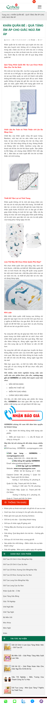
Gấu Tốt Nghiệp (9, 601)
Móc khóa (7, 623)
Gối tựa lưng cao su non (13, 586)
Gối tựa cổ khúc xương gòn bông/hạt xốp (20, 570)
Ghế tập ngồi (8, 612)
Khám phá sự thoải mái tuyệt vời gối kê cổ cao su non (24, 508)
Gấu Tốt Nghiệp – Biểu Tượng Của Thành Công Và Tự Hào (28, 678)
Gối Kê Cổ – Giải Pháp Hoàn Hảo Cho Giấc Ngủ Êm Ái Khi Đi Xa (28, 667)
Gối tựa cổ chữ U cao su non (15, 564)
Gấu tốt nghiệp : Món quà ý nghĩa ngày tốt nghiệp (23, 549)
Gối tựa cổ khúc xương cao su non (17, 575)
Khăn (5, 633)
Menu (40, 7)
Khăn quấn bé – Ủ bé (11, 591)
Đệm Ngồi (7, 628)
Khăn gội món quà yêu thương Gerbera (19, 516)
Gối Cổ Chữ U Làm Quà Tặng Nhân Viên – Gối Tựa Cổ (28, 646)
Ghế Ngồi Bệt (8, 607)
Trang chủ (6, 15)
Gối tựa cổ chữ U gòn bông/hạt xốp (17, 559)
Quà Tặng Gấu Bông (11, 596)
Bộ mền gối (7, 617)
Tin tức (33, 40)
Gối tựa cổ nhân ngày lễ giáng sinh (17, 523)
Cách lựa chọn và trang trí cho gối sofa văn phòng (23, 512)
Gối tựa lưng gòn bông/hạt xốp (16, 580)
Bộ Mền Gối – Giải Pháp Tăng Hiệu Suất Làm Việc (28, 657)
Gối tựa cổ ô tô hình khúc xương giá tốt (19, 539)
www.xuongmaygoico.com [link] (24, 468)
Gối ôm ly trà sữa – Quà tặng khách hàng (20, 519)
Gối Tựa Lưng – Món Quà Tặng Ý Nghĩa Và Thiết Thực (28, 689)
